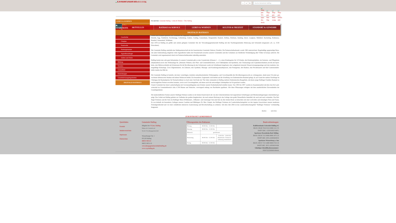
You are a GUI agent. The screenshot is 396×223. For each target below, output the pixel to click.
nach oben (274, 111)
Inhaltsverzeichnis (125, 130)
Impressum (123, 135)
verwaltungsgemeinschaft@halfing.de (154, 146)
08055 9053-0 (146, 141)
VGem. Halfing (155, 125)
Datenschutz (124, 139)
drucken (264, 111)
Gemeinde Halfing (149, 122)
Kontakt (122, 126)
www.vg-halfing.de (148, 148)
